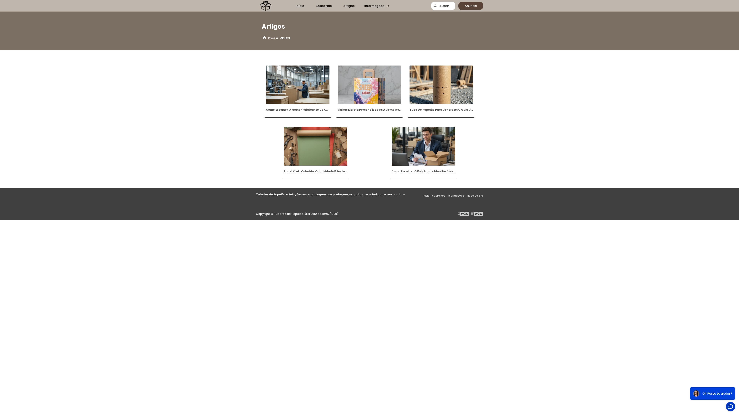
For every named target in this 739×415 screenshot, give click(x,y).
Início (300, 6)
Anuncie (471, 6)
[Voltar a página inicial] (265, 6)
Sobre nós (438, 196)
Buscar (444, 6)
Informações (374, 6)
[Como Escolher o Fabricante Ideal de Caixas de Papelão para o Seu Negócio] (423, 146)
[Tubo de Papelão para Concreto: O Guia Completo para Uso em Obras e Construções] (441, 84)
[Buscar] (435, 5)
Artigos (349, 6)
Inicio (426, 196)
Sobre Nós (324, 6)
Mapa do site (475, 196)
